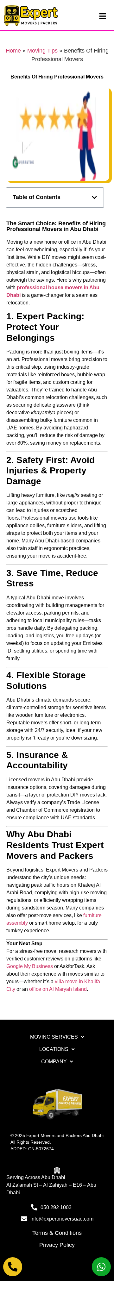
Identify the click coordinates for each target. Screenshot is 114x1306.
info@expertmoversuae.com (61, 1219)
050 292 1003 (56, 1207)
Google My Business (29, 966)
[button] (94, 197)
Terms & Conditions (57, 1233)
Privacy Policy (57, 1245)
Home (13, 50)
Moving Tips (42, 50)
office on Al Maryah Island (58, 989)
